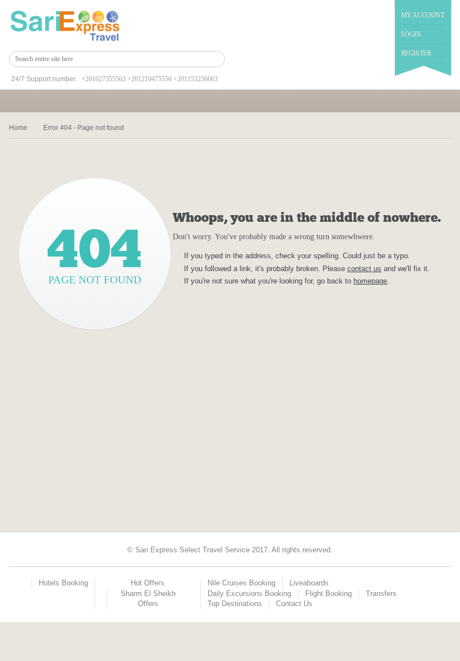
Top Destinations (235, 603)
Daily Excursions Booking (249, 593)
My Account (422, 15)
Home (18, 128)
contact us (364, 268)
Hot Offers (147, 583)
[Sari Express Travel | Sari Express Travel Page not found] (65, 25)
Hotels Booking (63, 583)
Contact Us (294, 603)
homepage (370, 281)
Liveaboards (309, 583)
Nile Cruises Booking (241, 583)
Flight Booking (328, 593)
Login (411, 34)
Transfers (381, 593)
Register (416, 53)
